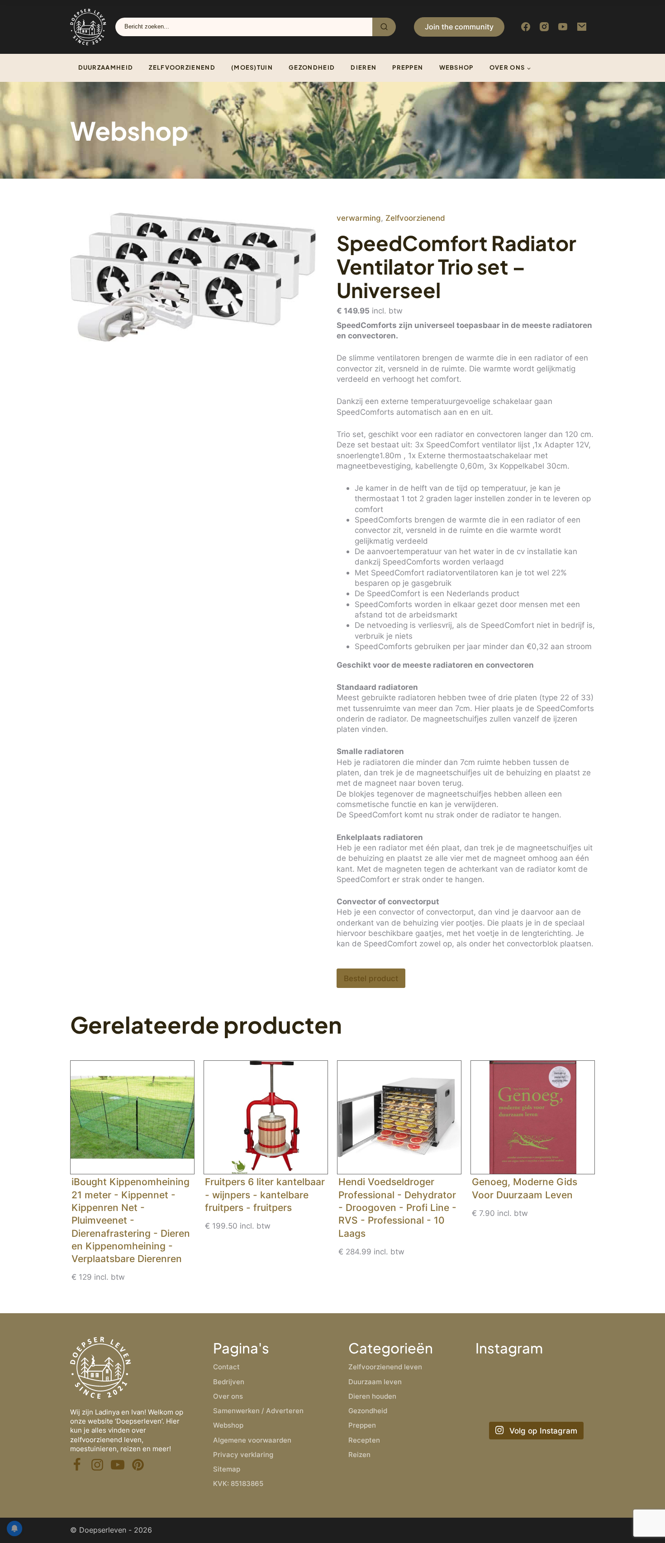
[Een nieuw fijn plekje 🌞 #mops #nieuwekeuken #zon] (576, 1403)
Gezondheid (312, 67)
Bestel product (371, 978)
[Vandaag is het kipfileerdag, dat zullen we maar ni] (493, 1403)
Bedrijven (228, 1381)
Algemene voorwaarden (252, 1440)
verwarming (359, 218)
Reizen (359, 1454)
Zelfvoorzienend (182, 67)
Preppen (407, 67)
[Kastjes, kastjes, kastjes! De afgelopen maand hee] (493, 1378)
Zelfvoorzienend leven (385, 1367)
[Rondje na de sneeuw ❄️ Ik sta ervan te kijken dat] (535, 1378)
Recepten (364, 1440)
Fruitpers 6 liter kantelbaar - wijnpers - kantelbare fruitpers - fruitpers (265, 1194)
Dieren (363, 67)
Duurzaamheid (105, 67)
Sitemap (226, 1469)
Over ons (507, 67)
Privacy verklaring (243, 1454)
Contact (226, 1367)
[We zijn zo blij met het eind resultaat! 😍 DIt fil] (576, 1378)
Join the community (459, 26)
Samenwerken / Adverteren (258, 1410)
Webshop (456, 67)
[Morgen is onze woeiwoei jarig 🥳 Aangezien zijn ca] (535, 1403)
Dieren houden (372, 1396)
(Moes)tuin (252, 67)
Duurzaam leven (375, 1381)
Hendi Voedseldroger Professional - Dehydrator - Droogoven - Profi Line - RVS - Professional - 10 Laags (397, 1207)
